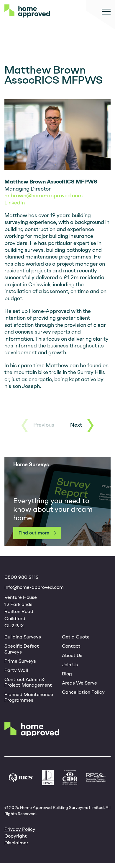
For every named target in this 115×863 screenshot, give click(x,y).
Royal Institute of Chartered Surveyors (21, 777)
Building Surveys (22, 637)
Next (76, 425)
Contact (71, 646)
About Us (72, 655)
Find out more (34, 533)
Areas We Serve (79, 683)
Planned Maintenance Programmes (28, 697)
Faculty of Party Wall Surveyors (48, 777)
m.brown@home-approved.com (43, 195)
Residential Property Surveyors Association (96, 777)
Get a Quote (76, 637)
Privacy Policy (19, 829)
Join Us (70, 664)
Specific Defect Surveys (21, 648)
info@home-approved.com (34, 587)
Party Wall (16, 670)
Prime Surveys (20, 661)
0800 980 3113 (21, 577)
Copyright (15, 836)
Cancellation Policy (83, 692)
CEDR (70, 777)
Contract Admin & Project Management (28, 682)
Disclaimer (16, 843)
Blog (67, 674)
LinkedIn (14, 202)
